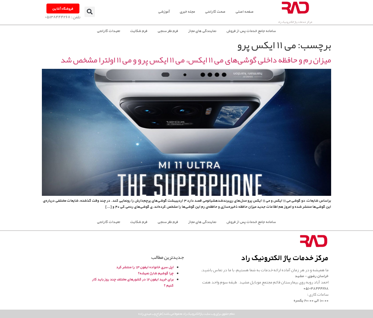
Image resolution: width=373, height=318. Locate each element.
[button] (89, 12)
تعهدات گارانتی (108, 31)
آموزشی (164, 11)
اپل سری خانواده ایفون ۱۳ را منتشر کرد (145, 267)
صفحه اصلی (245, 11)
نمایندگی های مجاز (202, 31)
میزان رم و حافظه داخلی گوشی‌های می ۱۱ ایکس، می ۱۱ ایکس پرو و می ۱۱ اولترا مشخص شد (196, 60)
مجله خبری (187, 11)
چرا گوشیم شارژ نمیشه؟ (156, 273)
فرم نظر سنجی (168, 31)
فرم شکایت (139, 31)
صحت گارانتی (215, 11)
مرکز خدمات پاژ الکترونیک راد (295, 22)
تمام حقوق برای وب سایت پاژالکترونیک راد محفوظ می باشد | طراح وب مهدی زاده (186, 313)
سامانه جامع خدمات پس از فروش (251, 31)
